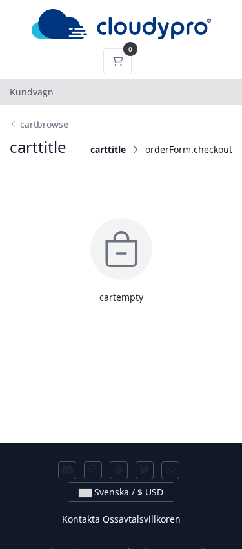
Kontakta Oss (90, 519)
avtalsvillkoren (150, 519)
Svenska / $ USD (127, 492)
